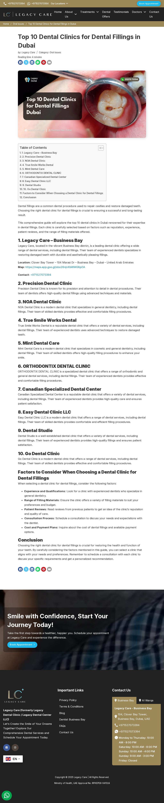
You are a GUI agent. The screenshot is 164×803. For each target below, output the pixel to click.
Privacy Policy (68, 700)
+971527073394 (40, 274)
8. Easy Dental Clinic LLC (36, 181)
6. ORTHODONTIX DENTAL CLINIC (41, 172)
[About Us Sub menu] (75, 14)
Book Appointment (148, 3)
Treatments (87, 11)
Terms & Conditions (71, 706)
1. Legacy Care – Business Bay (39, 152)
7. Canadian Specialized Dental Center (44, 176)
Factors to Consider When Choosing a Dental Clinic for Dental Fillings (63, 193)
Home (58, 11)
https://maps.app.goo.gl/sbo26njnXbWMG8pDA (55, 267)
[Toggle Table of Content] (99, 148)
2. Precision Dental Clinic (36, 156)
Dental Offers (106, 14)
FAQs (62, 725)
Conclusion (29, 197)
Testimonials (121, 11)
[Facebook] (20, 62)
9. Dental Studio (31, 185)
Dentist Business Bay (72, 719)
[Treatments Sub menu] (97, 12)
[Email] (49, 62)
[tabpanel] (136, 734)
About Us (69, 14)
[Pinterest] (43, 62)
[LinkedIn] (32, 62)
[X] (26, 62)
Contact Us (154, 14)
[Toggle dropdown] (67, 3)
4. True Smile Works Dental (37, 164)
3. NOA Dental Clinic (33, 160)
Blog (62, 713)
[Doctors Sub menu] (145, 12)
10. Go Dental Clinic (34, 189)
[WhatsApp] (37, 62)
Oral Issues (18, 24)
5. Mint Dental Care (33, 168)
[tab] (124, 700)
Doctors (137, 11)
